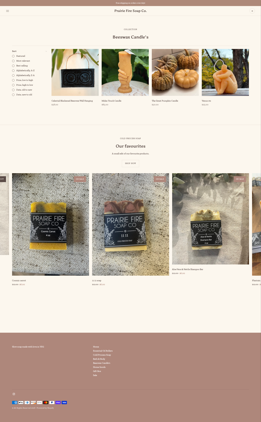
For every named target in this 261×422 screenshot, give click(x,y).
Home (96, 346)
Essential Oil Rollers (103, 350)
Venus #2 (206, 100)
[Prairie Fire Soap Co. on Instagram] (14, 394)
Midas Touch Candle (111, 100)
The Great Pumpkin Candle (165, 100)
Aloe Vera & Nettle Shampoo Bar (187, 269)
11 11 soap (96, 280)
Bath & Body (99, 359)
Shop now (130, 163)
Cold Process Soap (102, 355)
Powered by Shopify (45, 408)
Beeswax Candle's (101, 363)
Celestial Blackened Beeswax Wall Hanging (72, 100)
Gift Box (97, 371)
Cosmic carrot (19, 280)
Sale (95, 375)
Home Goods (99, 367)
